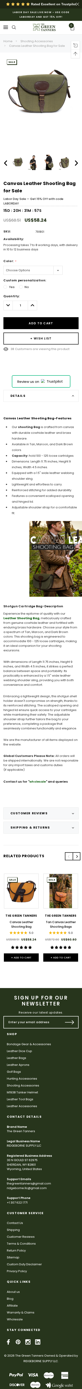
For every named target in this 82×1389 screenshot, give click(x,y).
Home (8, 41)
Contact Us (15, 1223)
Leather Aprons (18, 1065)
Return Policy (16, 1250)
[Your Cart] (74, 28)
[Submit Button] (69, 1022)
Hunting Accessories (22, 1078)
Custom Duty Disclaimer (24, 1264)
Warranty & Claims (20, 1312)
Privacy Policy (17, 1271)
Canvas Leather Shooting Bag (21, 924)
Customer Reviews (21, 1237)
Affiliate (12, 1305)
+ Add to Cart (21, 957)
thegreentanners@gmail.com (29, 1183)
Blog (10, 1299)
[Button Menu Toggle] (5, 27)
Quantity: (11, 296)
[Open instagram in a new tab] (28, 1342)
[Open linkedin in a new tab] (38, 1342)
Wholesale (15, 1319)
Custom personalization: (24, 280)
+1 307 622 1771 (17, 1202)
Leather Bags (16, 1058)
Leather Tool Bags (20, 1099)
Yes (12, 287)
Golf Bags (14, 1072)
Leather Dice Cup (19, 1051)
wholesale (37, 781)
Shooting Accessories (36, 41)
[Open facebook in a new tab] (8, 1342)
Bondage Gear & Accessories (29, 1044)
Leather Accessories (22, 1106)
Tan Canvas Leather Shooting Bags (61, 924)
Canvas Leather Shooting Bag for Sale (37, 46)
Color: (9, 261)
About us (13, 1292)
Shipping (13, 1230)
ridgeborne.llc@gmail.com (27, 1188)
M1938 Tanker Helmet (22, 1092)
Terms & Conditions (21, 1243)
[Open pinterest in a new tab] (18, 1342)
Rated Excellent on (53, 4)
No (27, 287)
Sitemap (13, 1257)
